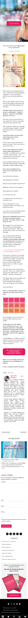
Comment (3, 481)
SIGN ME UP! (14, 595)
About (5, 372)
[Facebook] (21, 376)
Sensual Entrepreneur (8, 550)
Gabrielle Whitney (14, 51)
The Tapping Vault (7, 556)
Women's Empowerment (9, 559)
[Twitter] (23, 376)
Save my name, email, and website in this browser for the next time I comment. (13, 520)
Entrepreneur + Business (9, 541)
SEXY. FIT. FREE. (6, 553)
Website (3, 511)
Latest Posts (10, 372)
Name (2, 500)
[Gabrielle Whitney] (6, 378)
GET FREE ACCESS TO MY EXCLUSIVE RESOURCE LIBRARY (14, 352)
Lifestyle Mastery (6, 544)
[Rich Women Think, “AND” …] (14, 449)
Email (2, 506)
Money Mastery (6, 547)
